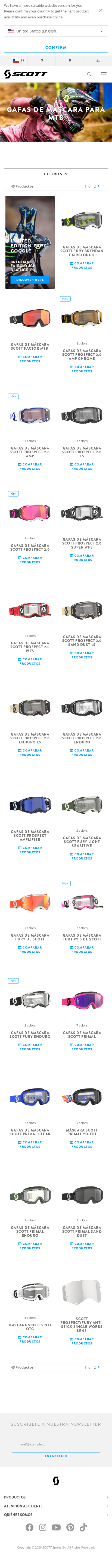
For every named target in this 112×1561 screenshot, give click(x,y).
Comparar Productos (82, 265)
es (22, 60)
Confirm (56, 47)
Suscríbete (56, 1456)
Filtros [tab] (53, 173)
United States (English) (36, 31)
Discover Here (30, 279)
